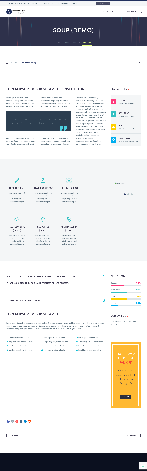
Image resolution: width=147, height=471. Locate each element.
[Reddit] (29, 421)
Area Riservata (103, 3)
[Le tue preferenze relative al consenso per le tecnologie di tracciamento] (143, 467)
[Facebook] (8, 421)
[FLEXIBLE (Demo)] (17, 190)
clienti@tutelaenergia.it (68, 3)
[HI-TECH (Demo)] (69, 190)
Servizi (120, 12)
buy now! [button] (126, 397)
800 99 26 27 (49, 3)
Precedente (15, 436)
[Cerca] (140, 11)
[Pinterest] (16, 421)
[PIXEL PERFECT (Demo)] (43, 231)
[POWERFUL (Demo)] (43, 190)
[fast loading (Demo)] (17, 231)
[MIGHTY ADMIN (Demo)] (69, 231)
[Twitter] (12, 421)
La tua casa (107, 12)
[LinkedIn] (25, 421)
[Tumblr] (21, 421)
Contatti (131, 12)
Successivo (132, 436)
